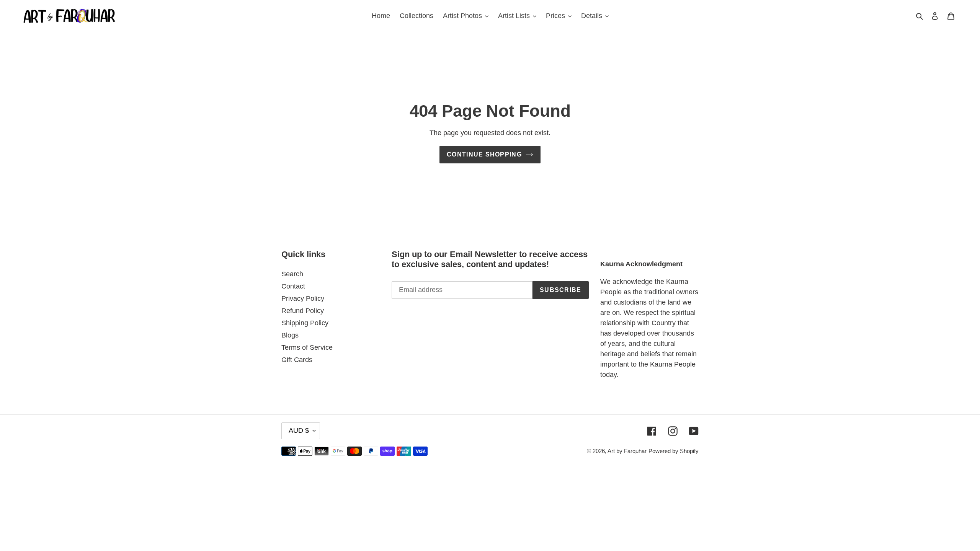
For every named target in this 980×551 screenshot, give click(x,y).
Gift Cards (296, 360)
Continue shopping (484, 154)
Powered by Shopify (673, 451)
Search (292, 274)
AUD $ (299, 430)
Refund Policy (302, 311)
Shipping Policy (304, 323)
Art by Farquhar (627, 451)
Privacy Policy (302, 298)
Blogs (290, 335)
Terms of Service (307, 347)
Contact (293, 286)
